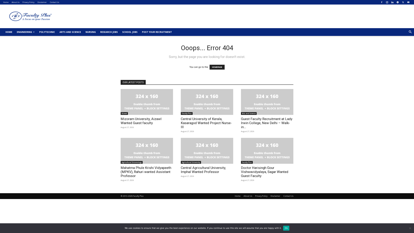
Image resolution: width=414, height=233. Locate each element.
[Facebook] (381, 2)
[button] (410, 32)
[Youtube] (408, 2)
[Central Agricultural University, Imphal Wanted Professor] (207, 151)
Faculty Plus (187, 113)
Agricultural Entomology (132, 162)
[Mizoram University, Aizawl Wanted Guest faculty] (147, 102)
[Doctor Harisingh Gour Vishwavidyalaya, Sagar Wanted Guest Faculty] (267, 151)
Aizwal (124, 113)
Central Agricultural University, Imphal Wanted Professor (203, 170)
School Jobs (129, 31)
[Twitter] (403, 2)
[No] (410, 228)
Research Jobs (109, 31)
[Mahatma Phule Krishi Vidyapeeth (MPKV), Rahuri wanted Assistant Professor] (147, 151)
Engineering (24, 31)
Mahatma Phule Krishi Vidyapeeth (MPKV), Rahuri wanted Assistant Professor (146, 172)
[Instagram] (387, 2)
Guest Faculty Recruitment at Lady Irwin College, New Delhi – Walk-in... (266, 123)
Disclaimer (42, 2)
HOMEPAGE (217, 67)
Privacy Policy (28, 2)
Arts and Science (70, 31)
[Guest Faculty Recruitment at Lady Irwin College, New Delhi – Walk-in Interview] (267, 102)
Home (6, 2)
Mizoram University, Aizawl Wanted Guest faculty (141, 121)
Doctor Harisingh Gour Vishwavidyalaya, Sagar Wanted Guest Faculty (264, 172)
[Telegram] (397, 2)
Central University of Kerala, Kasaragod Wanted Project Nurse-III (206, 123)
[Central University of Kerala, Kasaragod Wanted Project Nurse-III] (207, 102)
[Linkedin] (392, 2)
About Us (15, 2)
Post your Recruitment (157, 31)
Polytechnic (47, 31)
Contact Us (54, 2)
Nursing (91, 31)
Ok (286, 228)
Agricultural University (191, 162)
